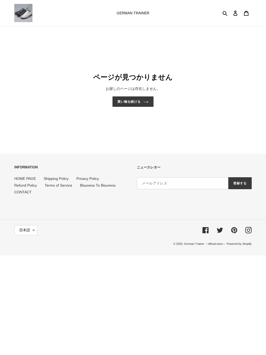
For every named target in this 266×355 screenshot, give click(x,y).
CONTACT (23, 192)
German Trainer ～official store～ (205, 243)
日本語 (24, 230)
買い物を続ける (129, 101)
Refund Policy (25, 185)
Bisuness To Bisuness (98, 185)
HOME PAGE (25, 178)
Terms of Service (58, 185)
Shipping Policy (56, 178)
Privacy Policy (87, 178)
